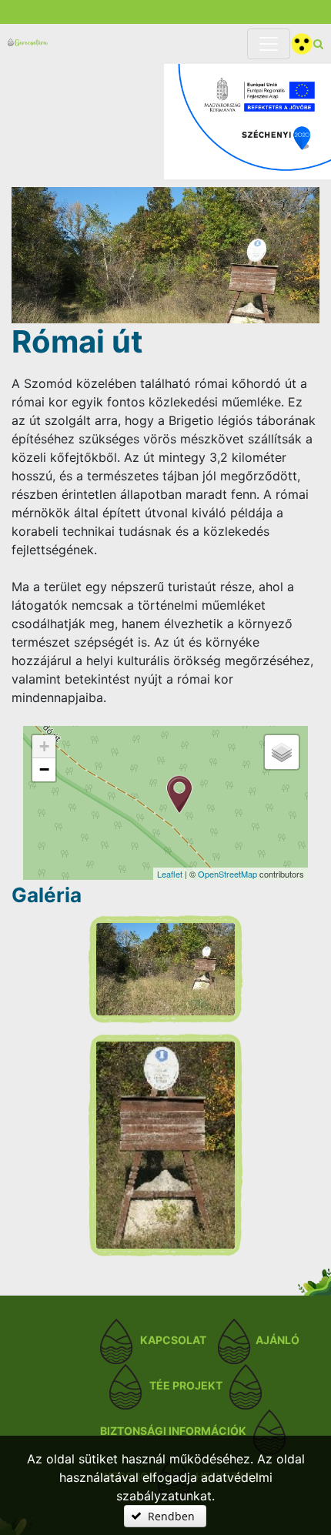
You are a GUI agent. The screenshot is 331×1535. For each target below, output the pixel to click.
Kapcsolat (173, 1339)
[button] (165, 1516)
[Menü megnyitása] (268, 43)
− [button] (44, 769)
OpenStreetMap (227, 874)
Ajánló (277, 1339)
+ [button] (44, 746)
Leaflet (169, 874)
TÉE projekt (185, 1385)
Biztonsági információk (173, 1430)
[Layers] (282, 752)
